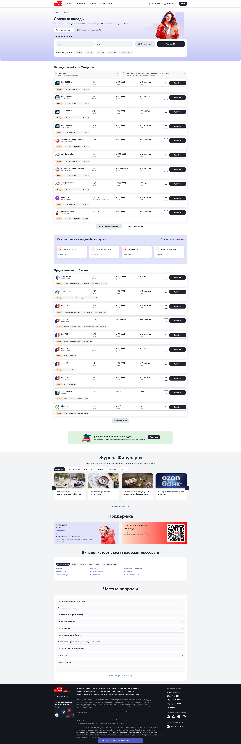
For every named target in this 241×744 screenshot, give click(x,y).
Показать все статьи (119, 507)
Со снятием (128, 572)
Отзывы (86, 691)
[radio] (78, 52)
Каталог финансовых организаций (128, 688)
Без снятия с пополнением (133, 569)
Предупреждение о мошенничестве (87, 720)
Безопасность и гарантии (84, 694)
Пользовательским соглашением (86, 732)
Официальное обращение (116, 694)
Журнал (87, 688)
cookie (111, 740)
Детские (59, 569)
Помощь (96, 694)
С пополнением (95, 575)
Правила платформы (122, 720)
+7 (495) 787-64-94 (74, 536)
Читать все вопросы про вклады (119, 676)
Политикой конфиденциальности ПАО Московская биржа (111, 732)
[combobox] (114, 44)
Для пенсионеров (62, 572)
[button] (117, 74)
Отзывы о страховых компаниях (100, 691)
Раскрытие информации (107, 720)
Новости (94, 688)
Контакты (103, 694)
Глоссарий (102, 688)
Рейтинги (79, 691)
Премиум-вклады (62, 575)
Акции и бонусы (111, 688)
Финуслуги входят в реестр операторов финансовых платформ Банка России (100, 723)
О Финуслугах (130, 691)
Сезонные (93, 569)
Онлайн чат (171, 707)
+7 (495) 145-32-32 (63, 528)
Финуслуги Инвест (177, 726)
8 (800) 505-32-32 (62, 525)
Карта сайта (80, 688)
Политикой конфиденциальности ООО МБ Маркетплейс (143, 732)
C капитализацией (96, 572)
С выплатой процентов (132, 575)
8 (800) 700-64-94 (61, 536)
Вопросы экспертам (118, 691)
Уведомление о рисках (132, 694)
